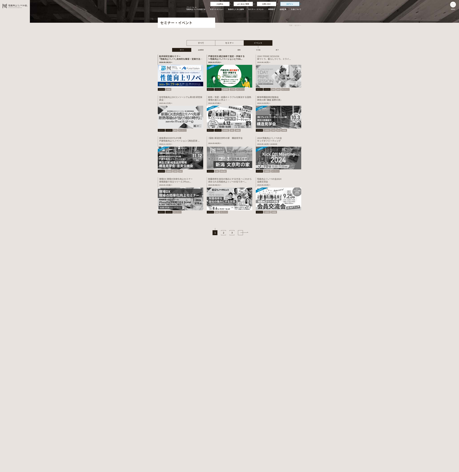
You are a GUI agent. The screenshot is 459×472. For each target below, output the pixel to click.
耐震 (220, 50)
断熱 (239, 50)
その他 (258, 50)
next (240, 232)
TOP (290, 25)
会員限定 (201, 50)
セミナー (298, 25)
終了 (277, 50)
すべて (201, 42)
